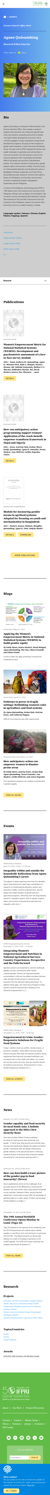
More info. (31, 1485)
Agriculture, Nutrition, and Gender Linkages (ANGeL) (23, 1301)
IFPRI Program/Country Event (16, 944)
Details (10, 378)
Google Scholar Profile (11, 244)
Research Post (9, 757)
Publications (8, 232)
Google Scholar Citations (12, 238)
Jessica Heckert (25, 647)
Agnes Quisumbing (11, 650)
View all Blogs (13, 795)
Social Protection (9, 1340)
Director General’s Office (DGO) (17, 25)
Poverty (6, 1337)
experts (13, 17)
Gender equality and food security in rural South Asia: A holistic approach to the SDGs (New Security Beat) (24, 1128)
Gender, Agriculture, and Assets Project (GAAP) (21, 1304)
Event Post (7, 629)
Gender (6, 1334)
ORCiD (23, 53)
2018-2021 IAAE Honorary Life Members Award (21, 1356)
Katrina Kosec (24, 771)
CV (4, 255)
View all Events (14, 1079)
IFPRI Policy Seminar (12, 863)
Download (25, 535)
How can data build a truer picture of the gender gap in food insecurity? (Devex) (24, 1176)
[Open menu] (3, 4)
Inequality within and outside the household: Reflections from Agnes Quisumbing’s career (24, 873)
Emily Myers (11, 647)
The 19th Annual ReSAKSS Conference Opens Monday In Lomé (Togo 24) (21, 1219)
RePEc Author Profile (11, 249)
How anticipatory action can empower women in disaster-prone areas (21, 764)
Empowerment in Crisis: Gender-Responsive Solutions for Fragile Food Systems (23, 1040)
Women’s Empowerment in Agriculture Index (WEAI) (23, 1318)
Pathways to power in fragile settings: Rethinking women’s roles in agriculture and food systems (24, 704)
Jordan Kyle (29, 712)
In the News (24, 1119)
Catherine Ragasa (21, 714)
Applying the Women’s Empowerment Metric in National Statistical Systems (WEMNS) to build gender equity (23, 638)
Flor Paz (25, 650)
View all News (13, 1256)
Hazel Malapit (39, 647)
